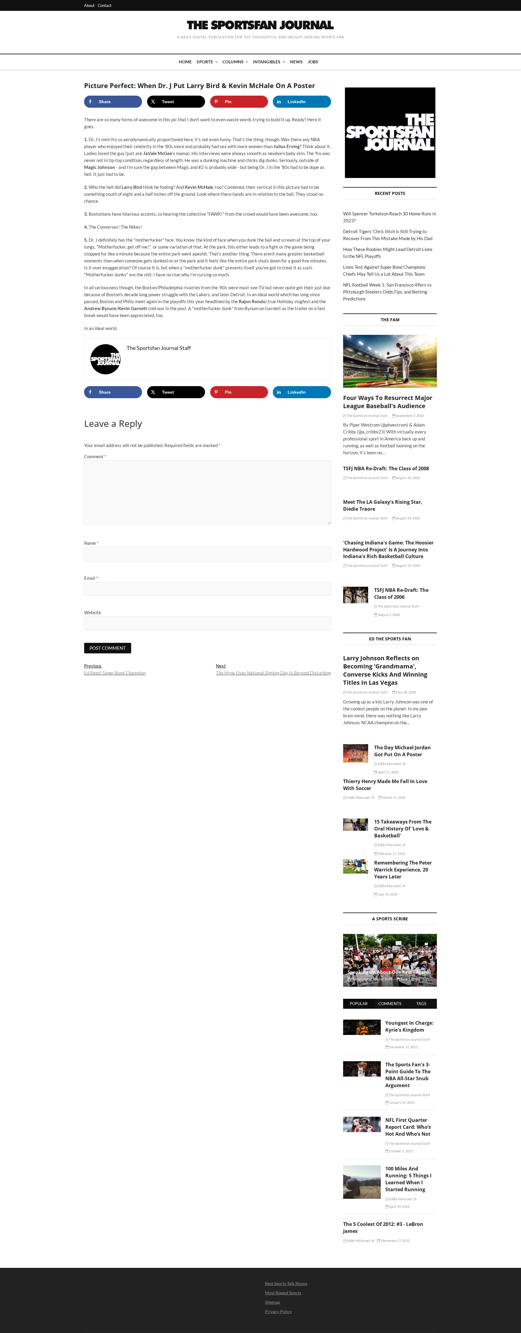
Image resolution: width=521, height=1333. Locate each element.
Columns (233, 61)
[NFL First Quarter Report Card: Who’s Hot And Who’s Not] (362, 1120)
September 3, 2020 (409, 415)
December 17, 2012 (403, 1047)
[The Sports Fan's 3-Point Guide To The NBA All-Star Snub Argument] (362, 1064)
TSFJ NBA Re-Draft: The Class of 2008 (386, 468)
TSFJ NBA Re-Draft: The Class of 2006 (401, 593)
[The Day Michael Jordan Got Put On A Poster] (355, 753)
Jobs (313, 61)
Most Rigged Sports (283, 1292)
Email (91, 578)
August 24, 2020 (407, 518)
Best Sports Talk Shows (286, 1283)
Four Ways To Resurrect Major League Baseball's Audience (387, 402)
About (89, 5)
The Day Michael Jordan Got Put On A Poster (402, 751)
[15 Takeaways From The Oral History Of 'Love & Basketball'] (355, 824)
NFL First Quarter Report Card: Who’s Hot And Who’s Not (408, 1127)
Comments (389, 1003)
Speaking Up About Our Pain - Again (388, 972)
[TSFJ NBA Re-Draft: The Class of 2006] (355, 595)
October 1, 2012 (400, 1151)
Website (92, 612)
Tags (421, 1003)
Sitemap (272, 1302)
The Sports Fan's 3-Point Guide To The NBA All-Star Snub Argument (408, 1075)
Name (91, 543)
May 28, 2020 (405, 692)
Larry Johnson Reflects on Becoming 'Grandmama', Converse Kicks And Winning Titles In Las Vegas (385, 670)
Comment (95, 456)
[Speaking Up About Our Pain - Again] (390, 960)
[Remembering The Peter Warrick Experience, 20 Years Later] (355, 866)
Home (185, 61)
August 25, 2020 (407, 478)
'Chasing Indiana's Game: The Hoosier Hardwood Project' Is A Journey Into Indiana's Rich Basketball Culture (388, 549)
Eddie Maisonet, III (391, 764)
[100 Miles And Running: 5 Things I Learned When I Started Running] (362, 1168)
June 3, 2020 (409, 979)
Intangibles (266, 61)
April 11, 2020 (387, 772)
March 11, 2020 (393, 797)
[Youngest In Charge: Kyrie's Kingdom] (362, 1023)
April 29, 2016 (398, 1206)
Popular (359, 1003)
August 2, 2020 (388, 615)
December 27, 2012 (395, 1241)
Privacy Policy (278, 1311)
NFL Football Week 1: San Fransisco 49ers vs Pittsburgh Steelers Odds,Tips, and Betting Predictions (387, 291)
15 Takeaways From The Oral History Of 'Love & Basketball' (402, 828)
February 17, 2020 (391, 853)
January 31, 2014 (401, 1102)
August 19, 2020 (407, 565)
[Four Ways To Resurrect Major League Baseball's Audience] (390, 361)
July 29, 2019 (387, 894)
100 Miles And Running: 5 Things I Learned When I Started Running (408, 1179)
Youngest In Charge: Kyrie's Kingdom (409, 1026)
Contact (105, 5)
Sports (205, 61)
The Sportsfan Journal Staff (367, 415)
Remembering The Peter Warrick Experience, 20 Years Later (403, 869)
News (296, 61)
